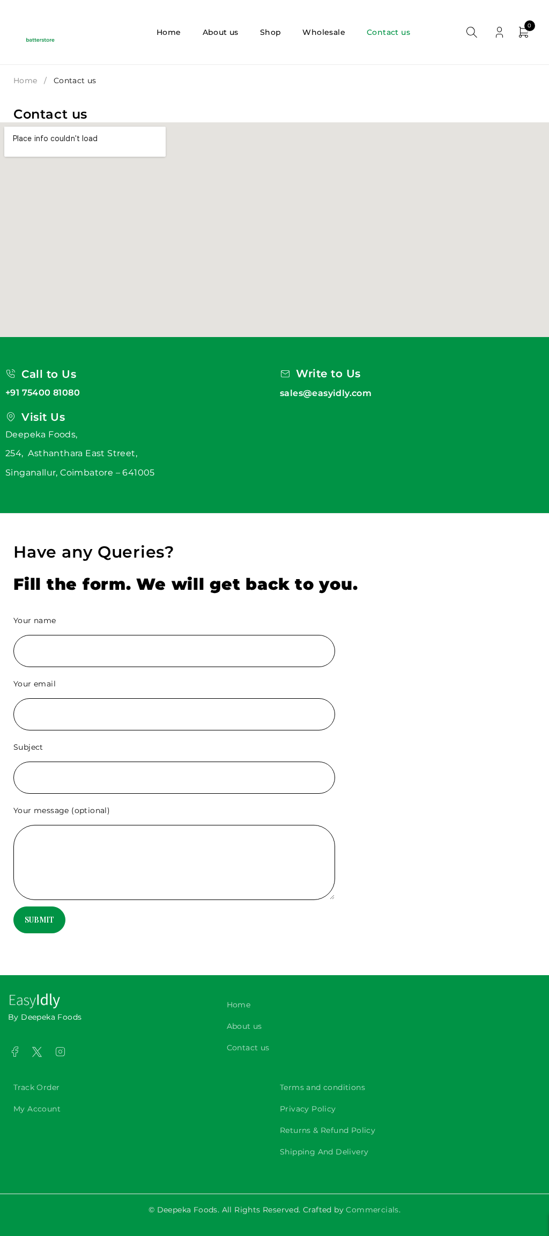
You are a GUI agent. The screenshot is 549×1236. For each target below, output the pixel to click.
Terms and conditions (322, 1087)
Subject (28, 747)
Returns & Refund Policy (327, 1130)
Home (25, 80)
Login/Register (499, 32)
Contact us (248, 1047)
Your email (34, 684)
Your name (34, 620)
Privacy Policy (308, 1109)
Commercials (372, 1210)
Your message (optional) (61, 810)
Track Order (36, 1087)
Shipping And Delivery (324, 1152)
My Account (37, 1109)
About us (244, 1026)
